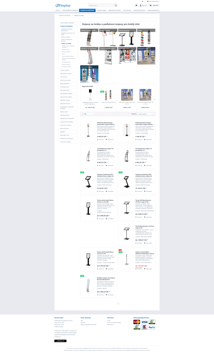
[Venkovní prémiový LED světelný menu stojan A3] (127, 182)
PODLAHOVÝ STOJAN (66, 97)
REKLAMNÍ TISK (64, 135)
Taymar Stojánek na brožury (66, 40)
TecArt (63, 54)
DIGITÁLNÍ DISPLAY (65, 80)
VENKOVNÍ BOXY (64, 83)
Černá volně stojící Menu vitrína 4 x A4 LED (105, 201)
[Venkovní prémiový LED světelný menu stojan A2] (88, 182)
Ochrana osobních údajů (114, 322)
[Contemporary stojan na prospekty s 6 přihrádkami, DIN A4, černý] (127, 156)
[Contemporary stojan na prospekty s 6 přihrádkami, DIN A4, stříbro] (88, 156)
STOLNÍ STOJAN (64, 70)
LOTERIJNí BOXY (64, 87)
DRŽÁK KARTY (64, 112)
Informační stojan (66, 64)
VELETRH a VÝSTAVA (65, 125)
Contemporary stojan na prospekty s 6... (105, 149)
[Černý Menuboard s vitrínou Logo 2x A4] (127, 233)
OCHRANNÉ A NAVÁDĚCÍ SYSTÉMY (67, 107)
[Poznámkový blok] (136, 5)
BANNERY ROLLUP (65, 103)
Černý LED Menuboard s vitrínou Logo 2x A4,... (143, 201)
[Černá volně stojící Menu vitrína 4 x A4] (88, 259)
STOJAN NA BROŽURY (66, 26)
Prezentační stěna (66, 62)
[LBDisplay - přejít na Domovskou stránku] (63, 6)
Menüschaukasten (66, 51)
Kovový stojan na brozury (68, 56)
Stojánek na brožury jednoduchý (66, 29)
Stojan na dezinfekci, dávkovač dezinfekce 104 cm (144, 252)
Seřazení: (134, 114)
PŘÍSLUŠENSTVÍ (64, 128)
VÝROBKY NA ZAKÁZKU (66, 138)
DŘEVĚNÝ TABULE (65, 100)
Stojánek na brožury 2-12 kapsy (68, 33)
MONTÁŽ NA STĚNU (65, 73)
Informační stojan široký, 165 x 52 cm (145, 103)
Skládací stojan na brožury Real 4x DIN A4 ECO (106, 278)
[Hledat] (116, 5)
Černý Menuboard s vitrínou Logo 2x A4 (144, 227)
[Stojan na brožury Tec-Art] (108, 95)
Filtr (85, 114)
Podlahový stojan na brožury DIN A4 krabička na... (90, 103)
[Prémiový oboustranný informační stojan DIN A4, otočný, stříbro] (88, 130)
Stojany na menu (66, 49)
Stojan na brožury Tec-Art (109, 102)
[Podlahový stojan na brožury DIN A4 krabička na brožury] (90, 95)
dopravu (86, 348)
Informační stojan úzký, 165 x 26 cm (127, 103)
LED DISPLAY (63, 77)
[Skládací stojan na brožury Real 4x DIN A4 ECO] (88, 285)
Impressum (110, 324)
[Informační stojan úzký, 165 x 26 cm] (127, 95)
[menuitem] (103, 5)
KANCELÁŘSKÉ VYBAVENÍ (67, 23)
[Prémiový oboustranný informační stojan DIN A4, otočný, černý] (127, 130)
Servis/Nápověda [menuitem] (153, 1)
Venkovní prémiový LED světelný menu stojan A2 (105, 175)
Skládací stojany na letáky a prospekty (68, 46)
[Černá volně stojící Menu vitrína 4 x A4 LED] (88, 208)
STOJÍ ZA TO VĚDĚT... (66, 142)
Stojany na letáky (66, 43)
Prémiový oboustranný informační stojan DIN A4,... (106, 123)
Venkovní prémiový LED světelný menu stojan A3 (143, 175)
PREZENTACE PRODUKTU (67, 118)
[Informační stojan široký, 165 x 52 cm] (145, 95)
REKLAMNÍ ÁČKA (64, 90)
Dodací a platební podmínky (88, 324)
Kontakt (83, 322)
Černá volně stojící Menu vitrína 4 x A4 (105, 252)
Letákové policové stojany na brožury (68, 59)
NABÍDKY (62, 132)
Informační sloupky (66, 66)
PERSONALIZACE (64, 115)
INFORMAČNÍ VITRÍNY (66, 93)
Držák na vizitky (65, 37)
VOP (82, 320)
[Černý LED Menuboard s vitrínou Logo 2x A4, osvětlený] (127, 207)
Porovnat (101, 139)
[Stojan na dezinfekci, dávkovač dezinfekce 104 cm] (127, 259)
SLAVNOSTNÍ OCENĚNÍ (66, 122)
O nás (108, 320)
